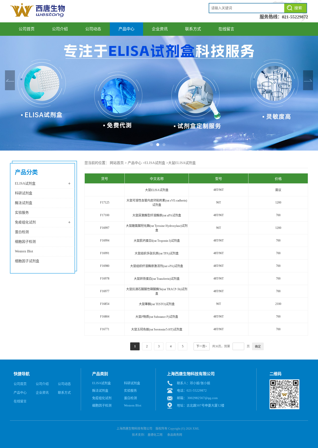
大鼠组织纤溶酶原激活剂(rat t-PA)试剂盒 (156, 266)
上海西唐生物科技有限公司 (134, 428)
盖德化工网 (155, 435)
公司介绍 (60, 29)
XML (196, 428)
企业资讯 (160, 29)
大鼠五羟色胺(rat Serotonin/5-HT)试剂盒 (156, 329)
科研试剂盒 (23, 193)
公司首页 (27, 29)
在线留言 (226, 29)
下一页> (201, 346)
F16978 (104, 278)
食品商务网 (174, 435)
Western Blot (24, 251)
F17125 (104, 202)
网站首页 (117, 163)
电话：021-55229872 (192, 390)
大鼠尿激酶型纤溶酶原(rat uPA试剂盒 (156, 215)
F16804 (104, 316)
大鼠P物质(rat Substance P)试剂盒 (156, 317)
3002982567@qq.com (202, 398)
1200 (278, 202)
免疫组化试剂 (25, 222)
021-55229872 (295, 16)
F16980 (104, 266)
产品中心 (126, 29)
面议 (278, 190)
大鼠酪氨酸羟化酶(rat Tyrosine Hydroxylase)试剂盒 (157, 228)
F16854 (104, 304)
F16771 (104, 329)
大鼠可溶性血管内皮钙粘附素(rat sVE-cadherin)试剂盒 (156, 203)
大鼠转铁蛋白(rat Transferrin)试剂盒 (157, 279)
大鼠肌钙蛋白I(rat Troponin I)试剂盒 (157, 241)
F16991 (104, 253)
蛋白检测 (22, 232)
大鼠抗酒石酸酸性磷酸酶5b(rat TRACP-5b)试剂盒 (156, 291)
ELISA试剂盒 (25, 183)
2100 (278, 304)
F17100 (104, 215)
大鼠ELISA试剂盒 (182, 163)
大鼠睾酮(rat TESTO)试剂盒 (157, 304)
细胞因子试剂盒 (27, 261)
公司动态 (93, 29)
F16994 (104, 240)
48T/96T (218, 190)
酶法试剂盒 (23, 203)
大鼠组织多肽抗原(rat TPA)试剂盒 (157, 253)
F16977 (104, 291)
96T (218, 202)
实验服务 (22, 212)
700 (278, 215)
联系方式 (193, 29)
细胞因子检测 (25, 242)
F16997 (104, 228)
